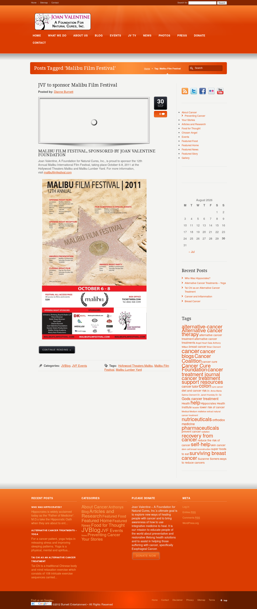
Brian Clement (214, 346)
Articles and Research (194, 124)
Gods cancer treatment (200, 398)
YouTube (220, 91)
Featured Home (190, 145)
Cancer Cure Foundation (196, 367)
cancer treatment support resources (202, 379)
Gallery (186, 157)
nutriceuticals (197, 419)
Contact (55, 2)
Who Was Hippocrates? (197, 278)
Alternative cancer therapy (202, 331)
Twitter (194, 91)
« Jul (192, 251)
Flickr (211, 91)
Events (185, 136)
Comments (191, 517)
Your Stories (188, 120)
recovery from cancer (197, 437)
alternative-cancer (202, 326)
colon (205, 385)
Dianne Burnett (63, 91)
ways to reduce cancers (204, 460)
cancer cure (209, 362)
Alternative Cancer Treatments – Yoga (205, 283)
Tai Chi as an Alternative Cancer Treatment (53, 559)
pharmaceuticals (200, 427)
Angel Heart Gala (204, 342)
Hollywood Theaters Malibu (135, 365)
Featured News (190, 149)
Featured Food (190, 141)
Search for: (182, 2)
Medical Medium (189, 411)
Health (186, 403)
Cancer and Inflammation (198, 296)
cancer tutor (190, 386)
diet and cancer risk (194, 390)
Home (34, 2)
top (225, 600)
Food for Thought (191, 128)
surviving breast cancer (204, 455)
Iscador (195, 407)
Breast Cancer (192, 301)
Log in (186, 506)
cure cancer (217, 386)
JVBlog (65, 365)
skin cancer (218, 445)
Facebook (202, 91)
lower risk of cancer (212, 407)
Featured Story (190, 153)
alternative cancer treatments (199, 341)
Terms (212, 599)
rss (185, 91)
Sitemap (44, 2)
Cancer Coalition (196, 358)
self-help (200, 444)
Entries (189, 512)
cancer (190, 350)
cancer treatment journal (202, 372)
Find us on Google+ (42, 600)
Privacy (190, 599)
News (84, 535)
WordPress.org (191, 523)
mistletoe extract (205, 411)
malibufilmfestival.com (58, 172)
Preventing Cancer (195, 115)
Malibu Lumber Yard (129, 369)
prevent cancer (191, 431)
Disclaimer (177, 599)
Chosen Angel (189, 132)
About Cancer (189, 112)
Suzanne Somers (208, 459)
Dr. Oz (218, 394)
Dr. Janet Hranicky (206, 394)
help (195, 402)
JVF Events (79, 365)
